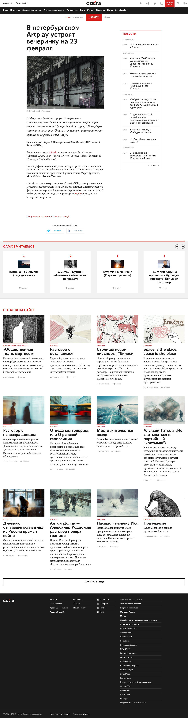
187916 (24, 288)
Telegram (104, 604)
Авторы (76, 604)
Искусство (15, 10)
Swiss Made (125, 674)
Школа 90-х (125, 695)
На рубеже (125, 641)
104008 (118, 451)
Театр (82, 10)
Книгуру (123, 699)
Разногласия (125, 678)
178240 (118, 288)
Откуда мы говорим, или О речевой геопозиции (69, 435)
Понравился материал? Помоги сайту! (48, 216)
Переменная (125, 662)
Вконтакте (104, 600)
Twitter (103, 608)
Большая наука (126, 670)
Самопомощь (126, 633)
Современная (31, 10)
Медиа (90, 10)
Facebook (46, 111)
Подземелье (155, 523)
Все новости (153, 165)
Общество (100, 10)
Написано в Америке (129, 666)
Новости (94, 17)
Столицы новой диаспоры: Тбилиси (115, 352)
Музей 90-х (125, 690)
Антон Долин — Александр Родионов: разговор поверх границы (70, 529)
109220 (70, 569)
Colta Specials (121, 10)
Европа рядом (126, 657)
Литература (72, 10)
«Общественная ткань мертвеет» (18, 352)
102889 (72, 469)
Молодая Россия (127, 612)
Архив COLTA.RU (57, 612)
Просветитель (126, 637)
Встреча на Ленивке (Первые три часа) (117, 273)
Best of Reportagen (128, 653)
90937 (116, 547)
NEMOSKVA (125, 649)
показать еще (94, 582)
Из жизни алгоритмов (129, 624)
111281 (24, 555)
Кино (5, 10)
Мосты (123, 616)
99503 (118, 384)
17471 (22, 377)
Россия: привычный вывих (15, 345)
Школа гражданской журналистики (135, 682)
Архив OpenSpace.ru (59, 608)
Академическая (54, 10)
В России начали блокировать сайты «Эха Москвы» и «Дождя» (143, 156)
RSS (102, 612)
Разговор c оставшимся (61, 352)
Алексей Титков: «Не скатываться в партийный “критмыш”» (163, 437)
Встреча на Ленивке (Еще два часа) (24, 273)
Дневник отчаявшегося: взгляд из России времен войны (23, 529)
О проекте (7, 3)
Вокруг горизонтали (129, 608)
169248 (164, 288)
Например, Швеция (128, 645)
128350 (167, 536)
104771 (164, 480)
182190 (71, 288)
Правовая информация (60, 714)
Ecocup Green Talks (128, 629)
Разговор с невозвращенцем (19, 433)
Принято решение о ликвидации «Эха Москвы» (141, 86)
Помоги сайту (22, 3)
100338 (167, 387)
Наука (110, 10)
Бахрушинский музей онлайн (133, 703)
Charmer (86, 714)
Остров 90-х (125, 686)
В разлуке (54, 345)
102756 (72, 377)
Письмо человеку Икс (117, 523)
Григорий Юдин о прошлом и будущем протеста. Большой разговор (164, 277)
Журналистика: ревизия (130, 604)
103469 (26, 461)
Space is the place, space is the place (160, 352)
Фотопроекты (56, 604)
